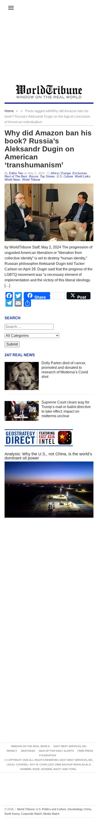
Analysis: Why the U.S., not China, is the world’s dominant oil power (48, 456)
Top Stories (47, 176)
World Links (82, 176)
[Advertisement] (49, 50)
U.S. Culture (65, 176)
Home (9, 111)
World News (12, 179)
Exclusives (79, 173)
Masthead (28, 750)
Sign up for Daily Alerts (56, 750)
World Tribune (31, 179)
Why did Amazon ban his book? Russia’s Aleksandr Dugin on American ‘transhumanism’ (48, 149)
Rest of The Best (16, 176)
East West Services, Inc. (70, 746)
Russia (33, 176)
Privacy (12, 750)
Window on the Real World (30, 746)
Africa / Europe (61, 173)
